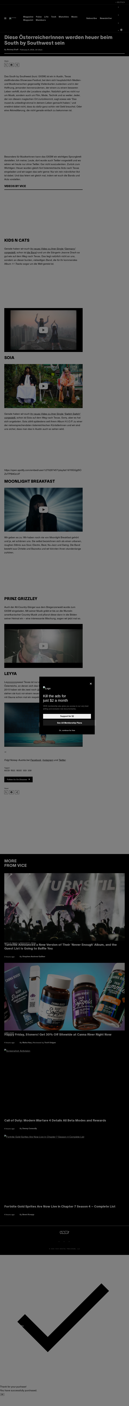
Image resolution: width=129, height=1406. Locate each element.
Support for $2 (67, 716)
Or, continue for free (67, 730)
